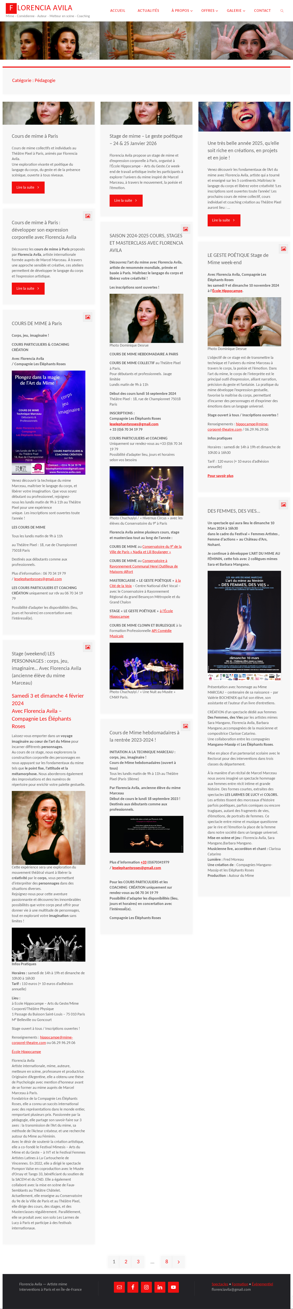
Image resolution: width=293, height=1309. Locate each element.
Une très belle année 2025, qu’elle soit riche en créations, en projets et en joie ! (243, 151)
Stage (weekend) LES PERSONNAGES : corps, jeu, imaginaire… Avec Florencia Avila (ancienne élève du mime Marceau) (46, 668)
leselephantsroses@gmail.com (134, 424)
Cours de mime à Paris (35, 136)
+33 (143, 863)
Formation (240, 1284)
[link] (282, 10)
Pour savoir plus (220, 476)
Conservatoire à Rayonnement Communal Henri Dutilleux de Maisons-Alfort (144, 566)
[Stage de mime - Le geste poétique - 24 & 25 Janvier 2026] (147, 113)
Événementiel (262, 1284)
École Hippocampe (227, 291)
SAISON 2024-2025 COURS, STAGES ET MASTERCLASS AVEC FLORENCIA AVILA (146, 243)
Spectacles (220, 1284)
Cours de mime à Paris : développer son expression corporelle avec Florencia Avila (44, 230)
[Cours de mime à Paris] (49, 113)
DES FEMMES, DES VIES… (234, 511)
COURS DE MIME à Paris (37, 323)
